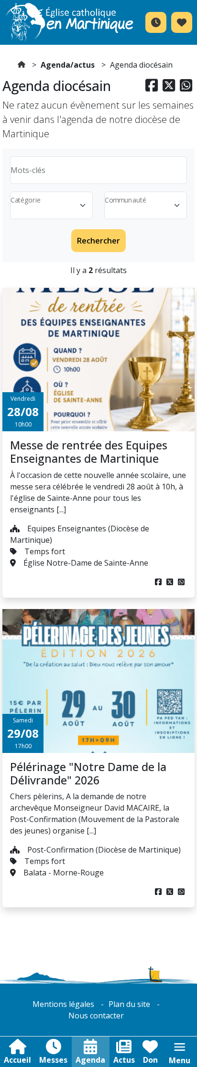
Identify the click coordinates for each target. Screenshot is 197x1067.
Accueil (17, 1060)
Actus (124, 1060)
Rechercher (98, 240)
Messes (53, 1060)
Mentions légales (63, 1004)
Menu (179, 1060)
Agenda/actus (68, 65)
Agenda (90, 1060)
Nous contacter (96, 1015)
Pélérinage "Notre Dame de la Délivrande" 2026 (88, 773)
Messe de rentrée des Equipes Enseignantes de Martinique (88, 451)
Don (150, 1060)
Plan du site (129, 1004)
